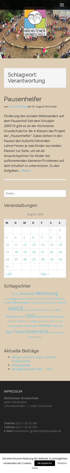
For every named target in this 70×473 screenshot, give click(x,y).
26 (24, 259)
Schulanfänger (14, 326)
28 (42, 259)
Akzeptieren (45, 463)
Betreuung (47, 293)
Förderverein (49, 302)
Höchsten (61, 302)
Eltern (16, 302)
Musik (22, 316)
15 (51, 245)
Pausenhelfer (23, 99)
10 (7, 245)
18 (16, 252)
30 (60, 259)
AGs (18, 294)
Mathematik (12, 316)
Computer (59, 298)
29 (51, 259)
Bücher (30, 298)
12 (24, 245)
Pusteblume (23, 321)
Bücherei (40, 298)
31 (7, 266)
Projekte (11, 321)
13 (33, 245)
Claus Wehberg (18, 106)
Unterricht (36, 331)
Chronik (49, 298)
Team (20, 331)
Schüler (45, 325)
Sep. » (45, 274)
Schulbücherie (30, 326)
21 (42, 252)
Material (50, 309)
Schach (59, 321)
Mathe (58, 309)
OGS (30, 316)
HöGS (15, 308)
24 (7, 259)
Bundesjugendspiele (15, 298)
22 (51, 252)
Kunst (27, 309)
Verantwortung (56, 332)
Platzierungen (57, 316)
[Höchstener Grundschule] (35, 21)
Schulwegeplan (21, 365)
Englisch (25, 302)
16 (60, 245)
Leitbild (34, 309)
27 (33, 259)
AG (13, 294)
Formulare (35, 302)
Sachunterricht (46, 321)
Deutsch (8, 302)
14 (42, 245)
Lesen (42, 309)
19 (24, 252)
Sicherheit (57, 326)
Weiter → (28, 170)
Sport (10, 332)
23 (60, 252)
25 (16, 259)
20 (33, 252)
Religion (34, 321)
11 (16, 245)
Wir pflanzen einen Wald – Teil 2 (32, 369)
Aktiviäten (27, 294)
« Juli (8, 274)
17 (7, 252)
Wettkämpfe (35, 337)
